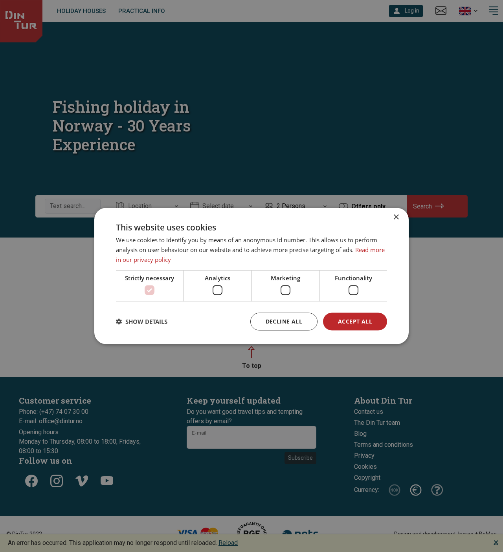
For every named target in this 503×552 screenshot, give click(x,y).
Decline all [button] (284, 321)
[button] (141, 321)
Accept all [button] (355, 321)
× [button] (396, 217)
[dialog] (251, 276)
